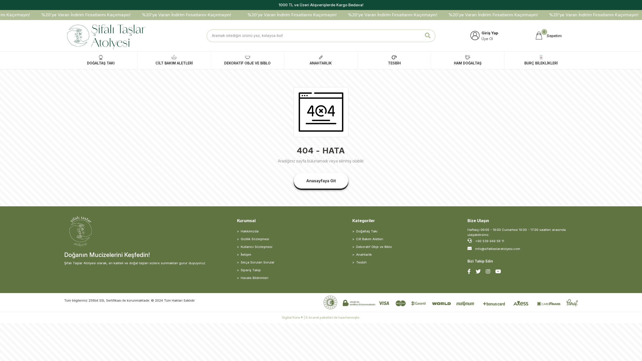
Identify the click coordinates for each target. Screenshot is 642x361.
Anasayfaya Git (321, 180)
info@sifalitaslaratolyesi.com (497, 249)
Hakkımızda (250, 231)
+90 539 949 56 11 (489, 241)
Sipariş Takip (251, 270)
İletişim (246, 254)
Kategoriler (363, 220)
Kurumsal (246, 220)
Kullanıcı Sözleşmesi (256, 247)
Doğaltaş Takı (366, 231)
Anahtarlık (364, 254)
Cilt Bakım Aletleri (369, 239)
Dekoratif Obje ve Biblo (374, 247)
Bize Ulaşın (478, 220)
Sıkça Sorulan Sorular (258, 262)
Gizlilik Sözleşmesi (255, 239)
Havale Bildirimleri (254, 278)
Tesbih (361, 262)
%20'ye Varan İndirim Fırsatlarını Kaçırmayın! (75, 14)
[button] (548, 36)
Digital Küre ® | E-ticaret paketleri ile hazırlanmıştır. (321, 317)
